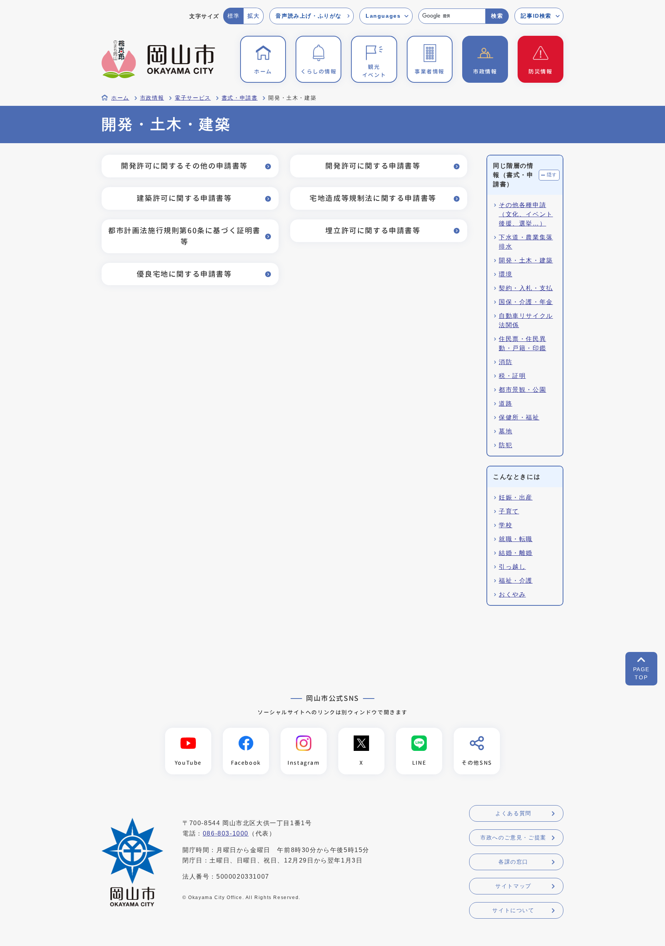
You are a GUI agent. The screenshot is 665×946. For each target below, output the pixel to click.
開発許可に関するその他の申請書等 (184, 165)
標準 (233, 16)
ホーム (120, 98)
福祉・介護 (516, 580)
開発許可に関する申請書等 (372, 165)
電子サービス (193, 98)
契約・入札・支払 (526, 288)
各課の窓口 (513, 862)
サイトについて (513, 910)
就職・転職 (516, 539)
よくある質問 (513, 813)
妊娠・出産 (516, 497)
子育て (509, 511)
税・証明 (512, 376)
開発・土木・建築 (526, 260)
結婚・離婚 (516, 553)
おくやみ (512, 594)
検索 (497, 16)
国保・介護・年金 (526, 302)
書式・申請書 (240, 98)
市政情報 (152, 98)
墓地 (505, 431)
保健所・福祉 (519, 417)
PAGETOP (641, 673)
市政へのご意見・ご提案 (513, 837)
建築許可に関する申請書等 (184, 198)
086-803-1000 (226, 833)
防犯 (505, 445)
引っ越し (512, 566)
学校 (505, 525)
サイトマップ (513, 886)
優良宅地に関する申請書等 (184, 274)
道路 (505, 403)
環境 (505, 274)
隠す (552, 174)
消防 (505, 362)
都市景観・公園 (522, 389)
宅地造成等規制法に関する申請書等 (372, 198)
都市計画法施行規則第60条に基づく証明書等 (184, 236)
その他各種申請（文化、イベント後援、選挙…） (526, 214)
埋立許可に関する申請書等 (372, 230)
